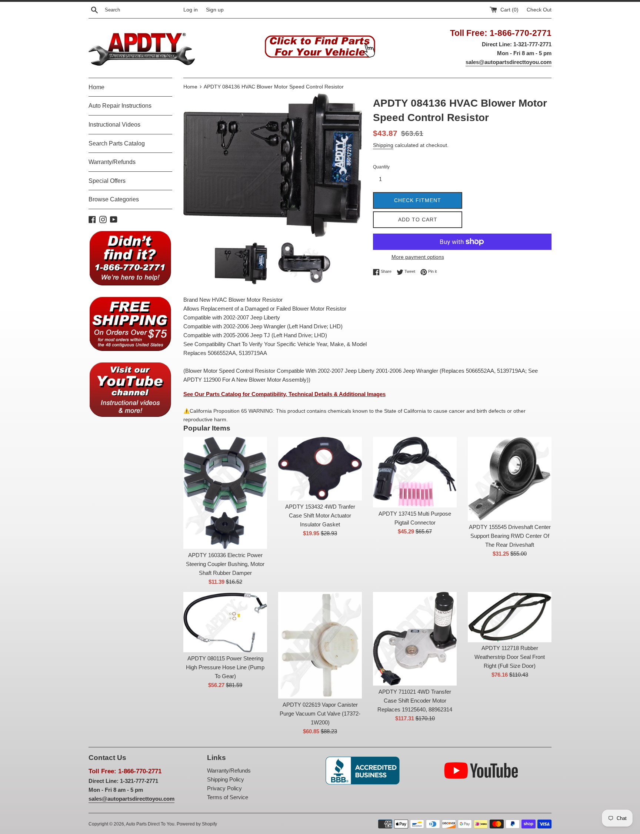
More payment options (417, 257)
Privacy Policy (224, 788)
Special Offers (107, 181)
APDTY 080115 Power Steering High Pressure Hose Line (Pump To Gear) (225, 667)
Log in (190, 10)
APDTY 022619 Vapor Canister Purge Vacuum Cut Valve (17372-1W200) (320, 713)
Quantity (381, 167)
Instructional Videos (114, 124)
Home (96, 87)
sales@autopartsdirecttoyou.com (508, 62)
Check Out (539, 10)
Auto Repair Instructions (120, 106)
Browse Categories (114, 199)
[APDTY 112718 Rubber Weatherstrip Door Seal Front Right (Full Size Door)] (509, 617)
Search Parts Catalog (117, 143)
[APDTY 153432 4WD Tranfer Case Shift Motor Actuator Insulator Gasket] (320, 468)
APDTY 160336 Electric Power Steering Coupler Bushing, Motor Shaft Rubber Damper (225, 564)
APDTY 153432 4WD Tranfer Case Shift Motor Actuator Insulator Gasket (320, 515)
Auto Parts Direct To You (150, 824)
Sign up (215, 10)
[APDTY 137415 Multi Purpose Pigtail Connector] (415, 472)
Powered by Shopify (197, 824)
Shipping (383, 145)
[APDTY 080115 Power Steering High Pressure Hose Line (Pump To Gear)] (225, 622)
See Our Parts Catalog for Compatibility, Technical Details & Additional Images (284, 394)
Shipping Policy (225, 779)
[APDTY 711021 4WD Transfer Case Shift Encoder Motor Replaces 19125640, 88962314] (415, 639)
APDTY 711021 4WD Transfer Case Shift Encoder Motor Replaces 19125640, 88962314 (414, 701)
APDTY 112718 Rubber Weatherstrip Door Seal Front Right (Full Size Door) (509, 657)
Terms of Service (227, 797)
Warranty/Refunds (112, 162)
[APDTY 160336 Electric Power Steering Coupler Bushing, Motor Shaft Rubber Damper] (225, 493)
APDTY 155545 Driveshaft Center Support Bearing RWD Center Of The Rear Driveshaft (510, 536)
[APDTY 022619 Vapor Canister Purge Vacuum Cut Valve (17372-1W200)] (320, 645)
